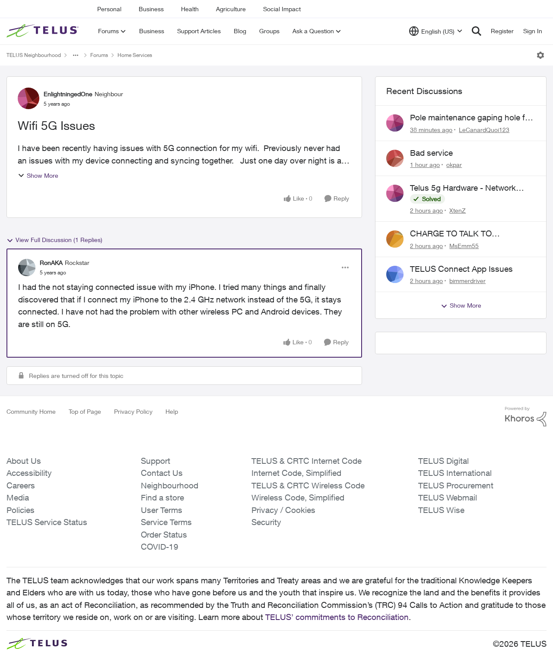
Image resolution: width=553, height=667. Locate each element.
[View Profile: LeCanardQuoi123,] (395, 123)
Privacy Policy (133, 411)
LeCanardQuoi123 (484, 129)
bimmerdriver (467, 280)
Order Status (164, 534)
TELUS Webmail (447, 497)
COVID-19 (159, 546)
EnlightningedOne (68, 94)
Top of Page (85, 411)
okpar (454, 164)
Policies (20, 510)
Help (171, 411)
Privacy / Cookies (283, 510)
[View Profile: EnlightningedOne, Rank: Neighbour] (28, 98)
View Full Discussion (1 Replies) (59, 239)
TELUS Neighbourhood (33, 55)
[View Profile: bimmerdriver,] (395, 274)
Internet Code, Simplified (296, 473)
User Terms (161, 510)
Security (266, 522)
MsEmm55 (464, 245)
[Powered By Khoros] (526, 417)
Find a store (162, 497)
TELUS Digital (443, 461)
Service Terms (166, 522)
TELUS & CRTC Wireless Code (308, 485)
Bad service (431, 152)
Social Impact (282, 9)
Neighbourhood (169, 485)
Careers (20, 485)
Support (155, 461)
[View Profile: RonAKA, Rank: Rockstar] (26, 267)
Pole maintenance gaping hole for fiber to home (471, 118)
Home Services (135, 55)
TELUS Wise (441, 510)
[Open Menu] (540, 55)
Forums (99, 55)
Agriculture (231, 9)
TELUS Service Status (46, 522)
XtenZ (457, 210)
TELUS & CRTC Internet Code (306, 461)
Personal (109, 9)
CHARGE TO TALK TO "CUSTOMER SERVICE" (455, 234)
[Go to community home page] (43, 31)
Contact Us (162, 473)
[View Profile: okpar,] (395, 158)
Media (17, 497)
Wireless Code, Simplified (297, 497)
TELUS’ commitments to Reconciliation (337, 617)
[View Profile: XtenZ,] (395, 193)
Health (190, 9)
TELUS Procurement (455, 485)
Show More (42, 175)
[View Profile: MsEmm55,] (395, 239)
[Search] (476, 31)
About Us (23, 461)
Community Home (31, 411)
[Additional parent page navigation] (75, 55)
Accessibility (29, 473)
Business (151, 9)
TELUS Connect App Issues (461, 269)
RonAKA (51, 262)
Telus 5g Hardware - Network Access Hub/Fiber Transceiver (464, 188)
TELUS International (455, 473)
